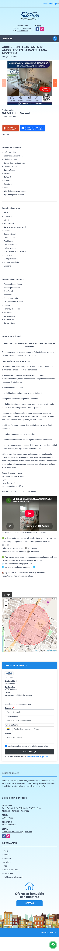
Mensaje (8, 733)
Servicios (7, 862)
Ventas (6, 855)
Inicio (5, 851)
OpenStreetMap (51, 650)
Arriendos (7, 858)
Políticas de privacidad (13, 877)
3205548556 (22, 30)
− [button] (6, 605)
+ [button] (6, 601)
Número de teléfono (12, 725)
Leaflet (36, 650)
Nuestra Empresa (10, 870)
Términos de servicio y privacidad (37, 757)
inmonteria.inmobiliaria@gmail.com (18, 695)
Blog (5, 866)
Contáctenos (8, 873)
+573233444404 (24, 28)
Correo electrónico (12, 716)
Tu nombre (9, 708)
